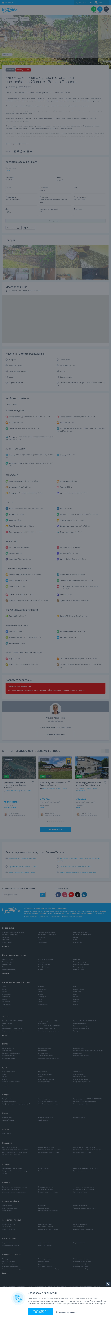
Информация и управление (66, 1312)
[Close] (108, 1284)
